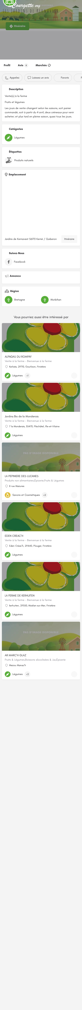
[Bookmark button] (74, 376)
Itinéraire (69, 239)
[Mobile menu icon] (4, 5)
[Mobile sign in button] (78, 5)
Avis (22, 65)
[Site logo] (25, 5)
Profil (7, 65)
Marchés (41, 65)
